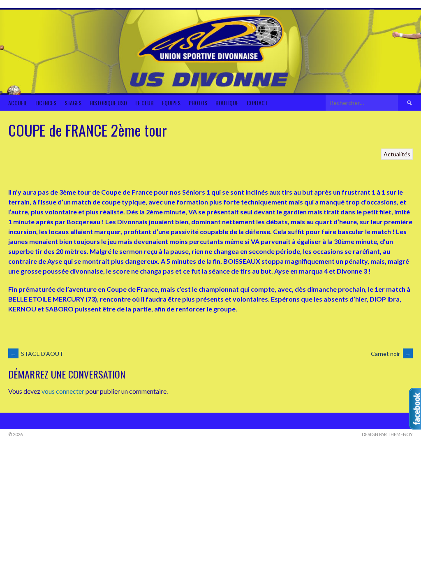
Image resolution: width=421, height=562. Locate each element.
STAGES (73, 102)
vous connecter (63, 391)
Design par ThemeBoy (387, 434)
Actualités (397, 154)
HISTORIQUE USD (108, 102)
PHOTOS (198, 102)
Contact (257, 102)
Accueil (17, 102)
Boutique (226, 102)
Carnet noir (391, 353)
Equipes (171, 102)
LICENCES (45, 102)
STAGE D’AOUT (36, 353)
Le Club (144, 102)
